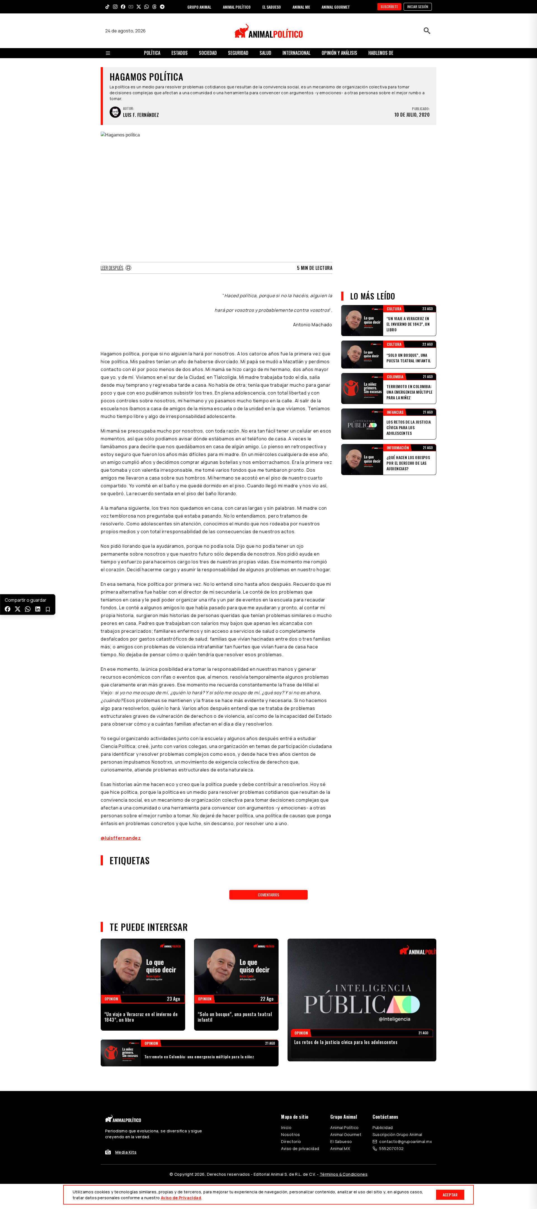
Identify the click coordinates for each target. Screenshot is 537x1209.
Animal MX (340, 1148)
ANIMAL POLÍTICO (237, 7)
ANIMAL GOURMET (336, 7)
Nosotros (290, 1134)
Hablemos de (380, 52)
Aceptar (450, 1195)
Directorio (291, 1141)
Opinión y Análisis (339, 52)
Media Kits (125, 1152)
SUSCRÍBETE (389, 6)
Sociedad (208, 52)
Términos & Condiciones (344, 1174)
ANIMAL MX (301, 7)
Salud (265, 52)
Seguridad (238, 52)
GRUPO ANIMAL (199, 7)
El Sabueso (341, 1141)
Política (152, 52)
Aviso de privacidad (300, 1148)
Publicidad (383, 1127)
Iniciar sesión (417, 6)
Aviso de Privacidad (181, 1197)
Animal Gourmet (345, 1134)
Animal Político (344, 1127)
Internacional (296, 52)
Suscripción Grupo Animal (397, 1134)
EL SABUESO (271, 7)
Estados (179, 52)
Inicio (286, 1127)
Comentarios (268, 895)
